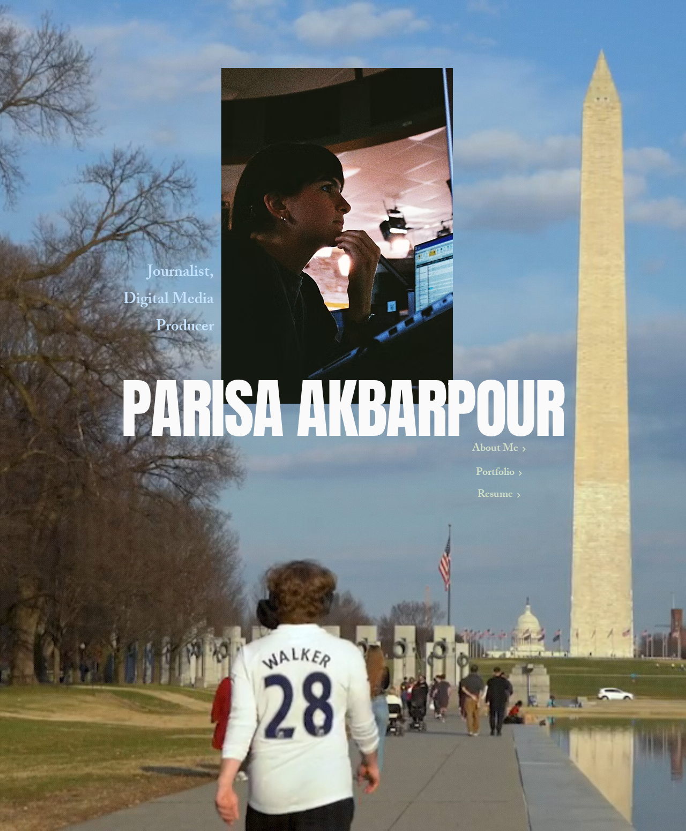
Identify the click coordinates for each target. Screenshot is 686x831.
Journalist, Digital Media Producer (168, 301)
